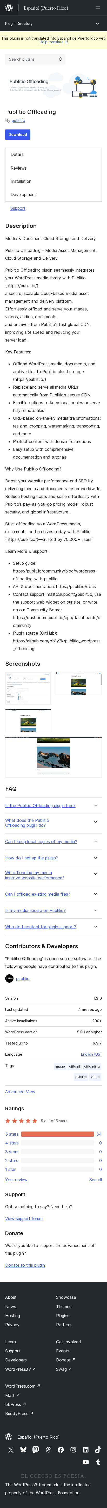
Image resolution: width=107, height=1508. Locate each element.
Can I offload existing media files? (37, 894)
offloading (92, 1066)
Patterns (64, 1324)
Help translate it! (53, 42)
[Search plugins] (60, 59)
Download (18, 134)
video (95, 1077)
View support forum (24, 1218)
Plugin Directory (19, 23)
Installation (21, 181)
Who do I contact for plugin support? (40, 926)
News (10, 1306)
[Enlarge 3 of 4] (44, 715)
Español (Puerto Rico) (38, 1437)
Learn (10, 1341)
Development (23, 194)
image (60, 1066)
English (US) (91, 1054)
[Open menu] (98, 8)
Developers (16, 1359)
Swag (64, 1369)
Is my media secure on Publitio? (35, 910)
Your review (16, 1179)
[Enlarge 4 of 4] (94, 743)
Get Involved (68, 1341)
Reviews (19, 168)
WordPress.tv (20, 1369)
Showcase (66, 1297)
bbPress (15, 1404)
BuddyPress (19, 1413)
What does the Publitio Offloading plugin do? (27, 823)
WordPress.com (23, 1386)
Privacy (12, 1324)
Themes (63, 1306)
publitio (18, 120)
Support (17, 208)
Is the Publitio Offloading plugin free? (40, 805)
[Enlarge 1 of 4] (44, 679)
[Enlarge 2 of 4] (94, 679)
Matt (12, 1395)
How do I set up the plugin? (31, 858)
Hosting (12, 1315)
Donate (66, 1359)
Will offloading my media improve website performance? (34, 875)
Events (62, 1350)
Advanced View (20, 1091)
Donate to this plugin (25, 1265)
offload (74, 1066)
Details (17, 154)
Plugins (62, 1315)
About (11, 1297)
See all (95, 1179)
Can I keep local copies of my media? (41, 841)
